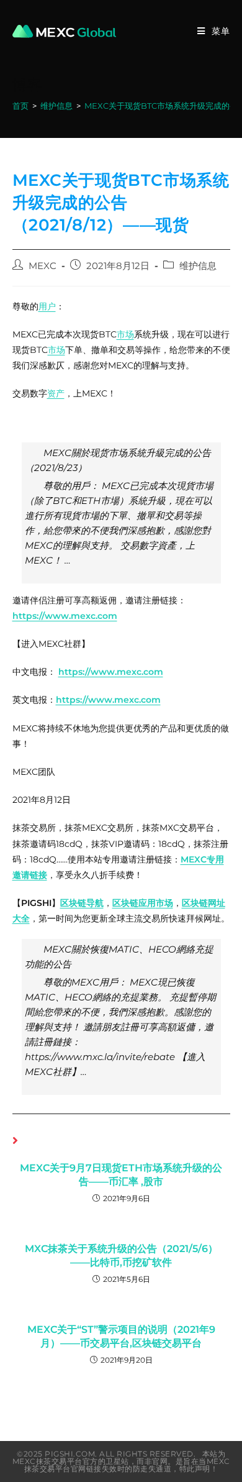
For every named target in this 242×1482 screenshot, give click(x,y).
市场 (125, 334)
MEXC (42, 266)
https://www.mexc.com (64, 615)
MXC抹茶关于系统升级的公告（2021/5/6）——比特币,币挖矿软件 (121, 1255)
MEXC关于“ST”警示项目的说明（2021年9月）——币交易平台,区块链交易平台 (121, 1336)
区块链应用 (134, 902)
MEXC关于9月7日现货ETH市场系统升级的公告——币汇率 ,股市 (121, 1174)
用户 (47, 306)
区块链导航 (82, 902)
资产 (56, 393)
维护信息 (198, 266)
